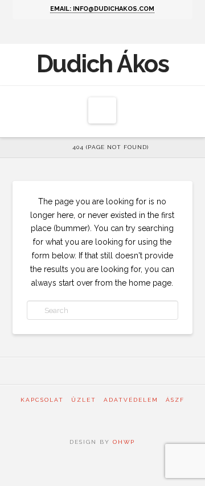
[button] (102, 110)
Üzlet (83, 400)
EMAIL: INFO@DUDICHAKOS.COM (102, 9)
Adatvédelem (131, 400)
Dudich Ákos (102, 64)
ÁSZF (175, 400)
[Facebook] (94, 32)
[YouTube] (110, 32)
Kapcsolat (42, 400)
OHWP (122, 442)
